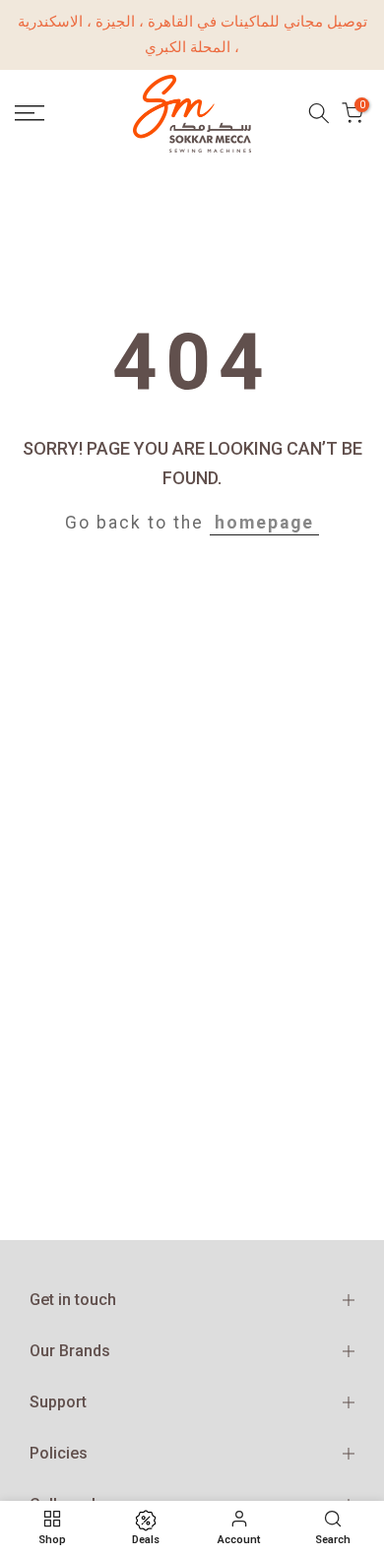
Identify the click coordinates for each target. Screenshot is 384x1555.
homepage (264, 522)
